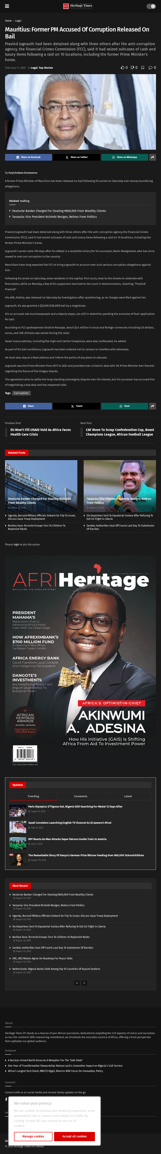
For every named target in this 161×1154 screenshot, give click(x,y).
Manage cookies (33, 1136)
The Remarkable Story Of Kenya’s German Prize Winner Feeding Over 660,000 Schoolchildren (86, 855)
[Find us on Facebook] (6, 1100)
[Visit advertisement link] (80, 662)
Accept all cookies (74, 1136)
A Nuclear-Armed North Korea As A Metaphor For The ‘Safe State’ (45, 1060)
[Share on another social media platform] (152, 157)
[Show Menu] (7, 6)
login (16, 544)
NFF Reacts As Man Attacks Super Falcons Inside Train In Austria (67, 839)
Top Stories (46, 67)
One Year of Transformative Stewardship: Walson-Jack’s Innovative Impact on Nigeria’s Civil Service (65, 1065)
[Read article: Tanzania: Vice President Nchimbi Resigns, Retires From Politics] (120, 486)
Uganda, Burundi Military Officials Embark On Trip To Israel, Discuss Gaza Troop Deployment (42, 517)
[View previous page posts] (77, 983)
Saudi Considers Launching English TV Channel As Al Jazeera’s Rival (69, 822)
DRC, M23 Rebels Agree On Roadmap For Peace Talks (42, 958)
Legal (18, 20)
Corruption (21, 393)
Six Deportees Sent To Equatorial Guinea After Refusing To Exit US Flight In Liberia (59, 926)
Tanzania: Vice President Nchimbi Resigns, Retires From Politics (54, 217)
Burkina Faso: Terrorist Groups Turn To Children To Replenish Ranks (51, 937)
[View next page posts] (84, 983)
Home (8, 20)
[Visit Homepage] (77, 6)
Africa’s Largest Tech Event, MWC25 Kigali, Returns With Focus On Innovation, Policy (55, 1071)
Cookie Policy (35, 1126)
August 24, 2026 (23, 919)
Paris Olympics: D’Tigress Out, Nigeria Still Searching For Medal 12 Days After (75, 806)
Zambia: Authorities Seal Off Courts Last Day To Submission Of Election (52, 947)
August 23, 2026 (23, 962)
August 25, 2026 (18, 508)
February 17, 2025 (15, 67)
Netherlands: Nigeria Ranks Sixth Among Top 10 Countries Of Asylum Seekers (56, 969)
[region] (54, 1121)
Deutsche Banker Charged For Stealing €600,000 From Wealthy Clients (59, 211)
